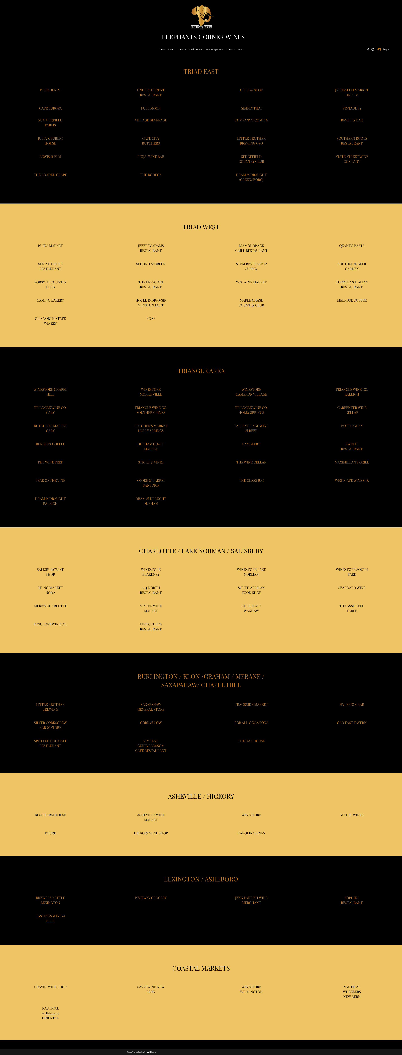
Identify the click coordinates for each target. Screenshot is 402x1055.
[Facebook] (367, 49)
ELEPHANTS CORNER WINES (203, 36)
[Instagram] (372, 49)
